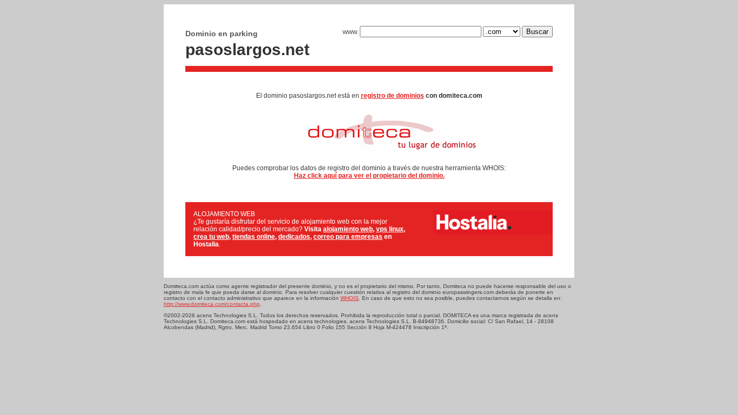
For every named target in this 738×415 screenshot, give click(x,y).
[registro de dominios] (369, 155)
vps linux (390, 229)
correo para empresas (348, 236)
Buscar (537, 32)
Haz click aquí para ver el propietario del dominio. (369, 175)
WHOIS (349, 298)
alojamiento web (348, 229)
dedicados (294, 236)
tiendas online (253, 236)
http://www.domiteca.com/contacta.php (212, 304)
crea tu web (211, 236)
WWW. (351, 32)
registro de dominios (392, 95)
